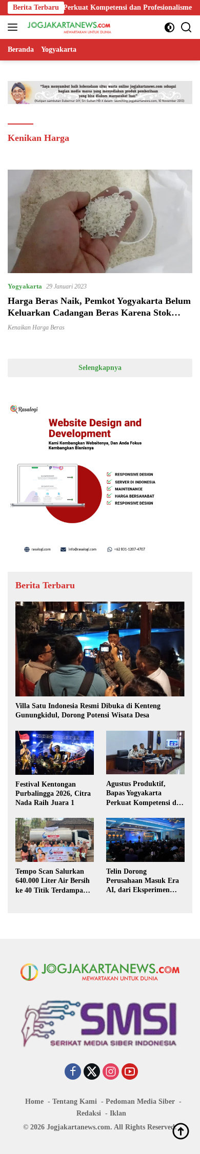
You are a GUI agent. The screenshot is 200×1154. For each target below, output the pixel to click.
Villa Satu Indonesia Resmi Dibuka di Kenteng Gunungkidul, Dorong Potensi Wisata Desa (88, 710)
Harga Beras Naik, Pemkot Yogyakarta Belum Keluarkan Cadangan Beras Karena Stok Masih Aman (99, 313)
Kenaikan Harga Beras (36, 327)
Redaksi (88, 1113)
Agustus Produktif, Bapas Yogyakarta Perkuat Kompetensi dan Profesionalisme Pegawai (145, 794)
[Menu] (15, 27)
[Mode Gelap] (169, 27)
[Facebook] (73, 1072)
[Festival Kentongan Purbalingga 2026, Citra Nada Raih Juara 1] (54, 753)
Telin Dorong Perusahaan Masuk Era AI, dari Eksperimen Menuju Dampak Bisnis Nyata (142, 881)
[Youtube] (130, 1072)
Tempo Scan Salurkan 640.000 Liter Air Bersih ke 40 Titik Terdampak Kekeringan (52, 881)
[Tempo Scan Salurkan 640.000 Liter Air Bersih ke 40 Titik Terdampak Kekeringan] (54, 840)
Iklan (118, 1113)
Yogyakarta (25, 286)
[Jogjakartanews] (68, 27)
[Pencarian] (186, 27)
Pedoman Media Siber (140, 1101)
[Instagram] (111, 1072)
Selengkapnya (100, 368)
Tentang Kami (74, 1101)
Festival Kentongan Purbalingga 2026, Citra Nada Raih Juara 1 (53, 793)
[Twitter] (92, 1072)
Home (34, 1101)
